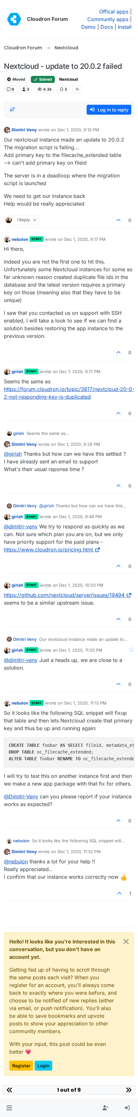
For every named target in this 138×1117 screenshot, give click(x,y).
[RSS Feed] (77, 89)
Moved (18, 79)
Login (43, 1065)
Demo (88, 27)
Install (125, 27)
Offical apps (113, 11)
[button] (9, 1108)
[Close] (126, 941)
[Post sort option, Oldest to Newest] (12, 109)
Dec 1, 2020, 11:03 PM (80, 650)
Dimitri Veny (24, 129)
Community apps (107, 19)
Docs (106, 27)
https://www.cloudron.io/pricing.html (48, 549)
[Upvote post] (119, 220)
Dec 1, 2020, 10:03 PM (81, 585)
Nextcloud (68, 79)
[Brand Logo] (14, 19)
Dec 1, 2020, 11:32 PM (79, 851)
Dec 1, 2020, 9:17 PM (85, 239)
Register (21, 1065)
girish (17, 371)
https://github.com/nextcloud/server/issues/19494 (64, 595)
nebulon (20, 239)
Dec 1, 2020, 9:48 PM (80, 516)
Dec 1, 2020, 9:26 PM (78, 444)
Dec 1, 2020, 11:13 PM (85, 702)
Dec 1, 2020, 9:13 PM (78, 129)
